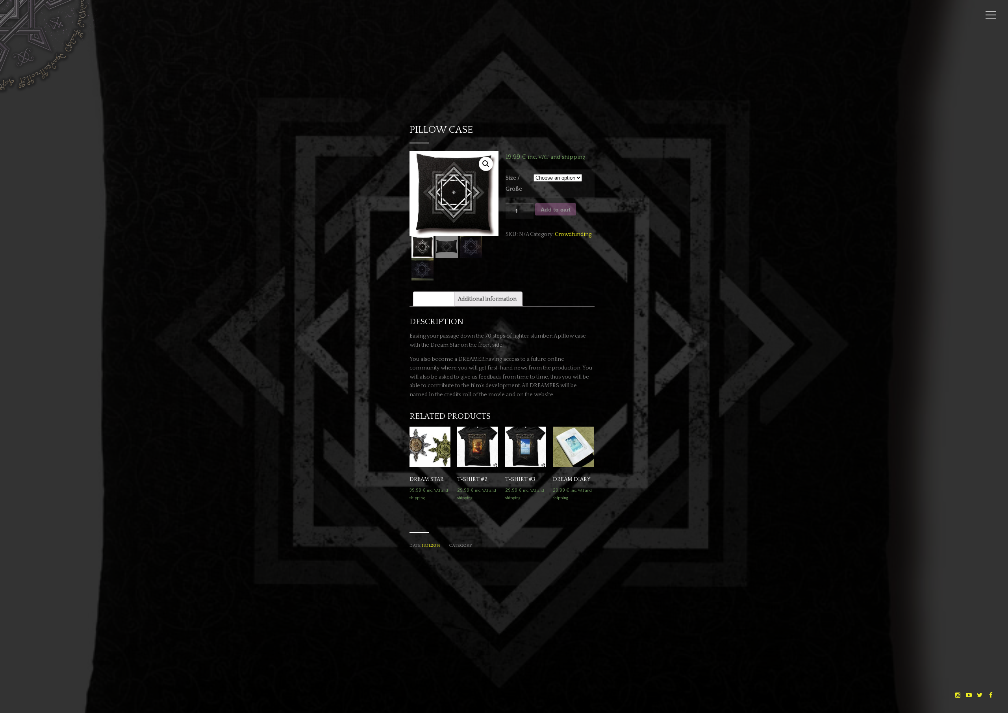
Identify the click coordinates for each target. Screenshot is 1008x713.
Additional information (487, 299)
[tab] (434, 299)
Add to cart (556, 209)
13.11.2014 (431, 545)
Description (434, 299)
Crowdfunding (573, 234)
